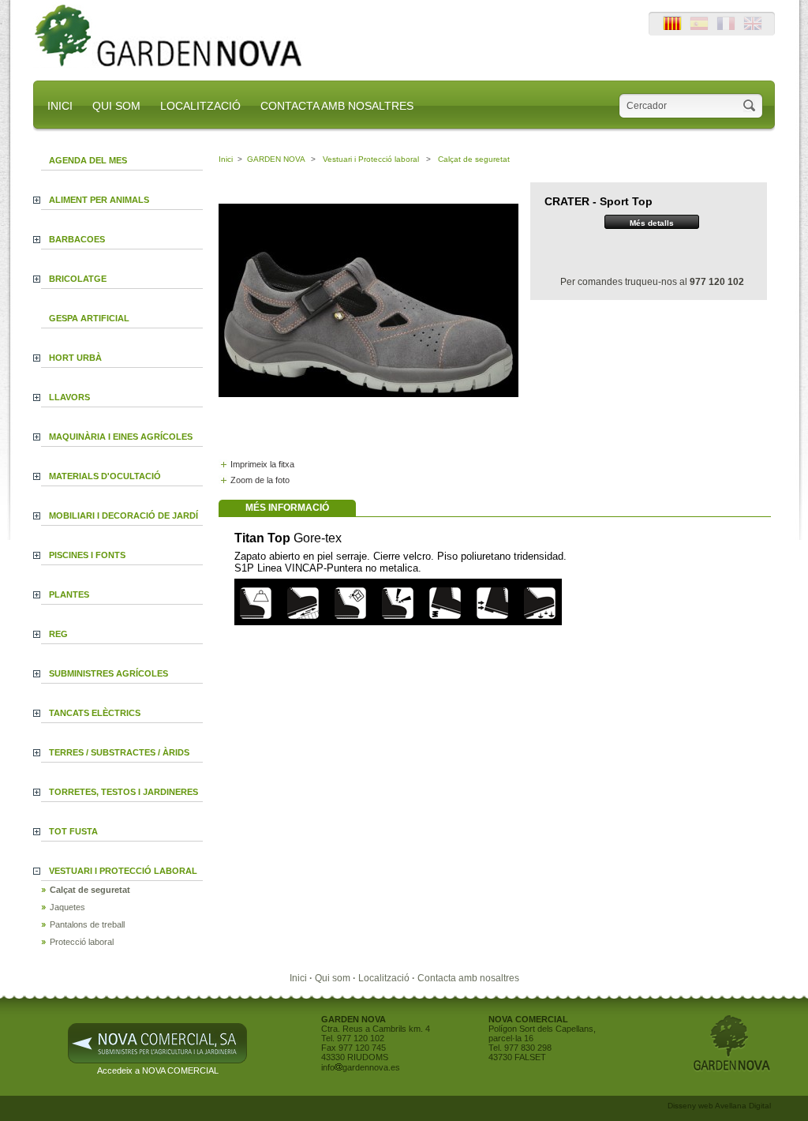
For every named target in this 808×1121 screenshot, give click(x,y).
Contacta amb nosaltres (468, 978)
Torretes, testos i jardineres (123, 792)
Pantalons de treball (87, 924)
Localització (385, 978)
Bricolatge (78, 278)
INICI (60, 105)
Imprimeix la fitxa (262, 464)
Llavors (69, 397)
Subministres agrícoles (108, 673)
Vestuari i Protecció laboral (123, 870)
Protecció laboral (82, 942)
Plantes (69, 594)
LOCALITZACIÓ (200, 105)
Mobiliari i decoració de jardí (123, 515)
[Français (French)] (725, 27)
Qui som (334, 978)
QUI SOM (116, 105)
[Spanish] (699, 27)
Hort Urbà (75, 357)
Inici (226, 159)
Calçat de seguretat (90, 889)
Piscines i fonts (87, 555)
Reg (58, 634)
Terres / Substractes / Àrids (119, 752)
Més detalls (652, 223)
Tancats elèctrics (94, 713)
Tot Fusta (73, 831)
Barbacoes (77, 239)
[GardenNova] (173, 65)
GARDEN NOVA (276, 159)
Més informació (287, 507)
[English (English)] (752, 27)
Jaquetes (67, 907)
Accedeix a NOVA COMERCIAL (158, 1070)
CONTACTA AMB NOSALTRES (336, 105)
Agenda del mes (88, 160)
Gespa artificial (89, 318)
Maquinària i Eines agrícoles (121, 436)
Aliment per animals (99, 199)
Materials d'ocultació (105, 476)
